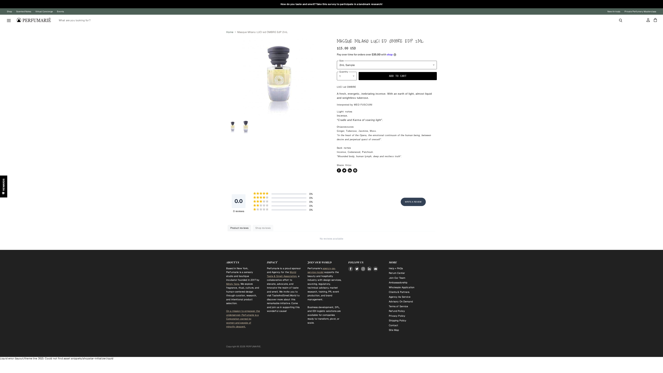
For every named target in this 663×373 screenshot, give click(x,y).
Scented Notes (23, 11)
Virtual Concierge (44, 11)
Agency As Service (399, 296)
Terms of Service (398, 306)
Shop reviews (263, 227)
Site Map (394, 330)
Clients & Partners (399, 292)
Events (60, 11)
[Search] (620, 20)
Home (229, 32)
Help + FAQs (396, 268)
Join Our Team (397, 277)
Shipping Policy (397, 320)
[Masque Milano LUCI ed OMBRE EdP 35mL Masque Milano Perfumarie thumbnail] (232, 127)
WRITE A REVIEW (413, 201)
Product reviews (239, 227)
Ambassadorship (398, 282)
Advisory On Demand (401, 301)
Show (3, 187)
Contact (393, 325)
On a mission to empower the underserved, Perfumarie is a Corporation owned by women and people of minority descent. (243, 318)
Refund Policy (397, 311)
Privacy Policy (397, 315)
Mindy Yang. (233, 283)
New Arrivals (613, 11)
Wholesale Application (401, 287)
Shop (9, 11)
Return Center (397, 273)
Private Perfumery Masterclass (640, 11)
